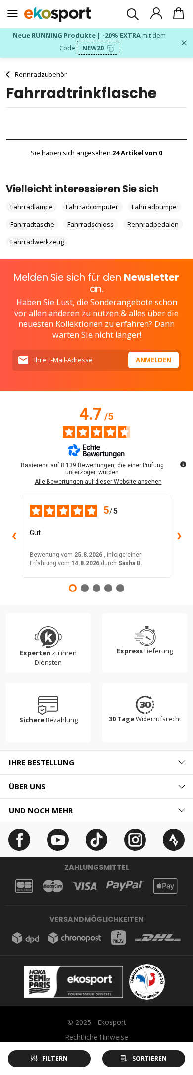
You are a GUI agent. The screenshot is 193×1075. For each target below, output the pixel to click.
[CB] (24, 886)
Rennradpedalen (153, 224)
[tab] (96, 762)
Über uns (27, 786)
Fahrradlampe (31, 206)
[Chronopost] (74, 938)
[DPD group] (25, 938)
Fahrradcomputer (92, 206)
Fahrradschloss (90, 224)
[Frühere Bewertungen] (14, 536)
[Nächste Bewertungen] (179, 536)
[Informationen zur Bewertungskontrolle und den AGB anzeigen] (183, 464)
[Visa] (85, 886)
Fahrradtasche (32, 224)
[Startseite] (57, 14)
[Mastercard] (53, 886)
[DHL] (158, 937)
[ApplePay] (165, 886)
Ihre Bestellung (41, 762)
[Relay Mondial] (118, 937)
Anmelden (153, 359)
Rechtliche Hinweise (96, 1037)
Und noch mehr (41, 810)
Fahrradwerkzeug (37, 241)
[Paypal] (125, 886)
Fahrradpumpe (154, 206)
